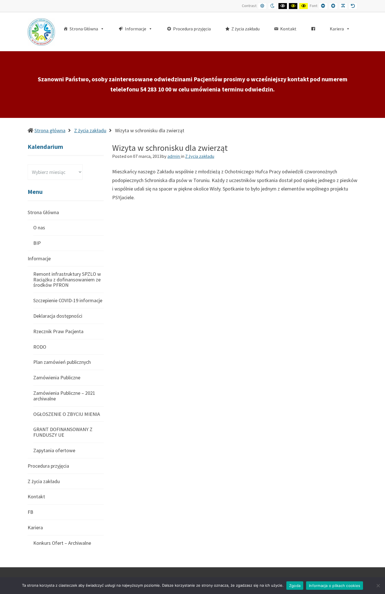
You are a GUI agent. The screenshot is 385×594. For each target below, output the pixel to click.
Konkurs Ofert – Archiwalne (62, 543)
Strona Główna (43, 213)
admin (174, 156)
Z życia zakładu (90, 130)
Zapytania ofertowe (54, 450)
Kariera (35, 527)
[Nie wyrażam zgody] (378, 585)
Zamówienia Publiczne (56, 377)
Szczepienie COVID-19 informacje (67, 300)
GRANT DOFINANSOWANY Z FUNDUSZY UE (62, 432)
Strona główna (49, 130)
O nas (39, 227)
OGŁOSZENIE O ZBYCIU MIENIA (66, 414)
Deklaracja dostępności (57, 316)
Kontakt (36, 496)
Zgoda (294, 585)
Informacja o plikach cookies (334, 585)
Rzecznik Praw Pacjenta (58, 331)
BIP (37, 243)
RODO (39, 347)
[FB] (313, 29)
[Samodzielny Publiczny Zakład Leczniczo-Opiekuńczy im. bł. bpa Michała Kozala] (41, 31)
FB (30, 512)
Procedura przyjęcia (48, 466)
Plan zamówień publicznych (62, 362)
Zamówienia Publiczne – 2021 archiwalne (64, 396)
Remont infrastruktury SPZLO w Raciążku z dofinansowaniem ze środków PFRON (67, 279)
